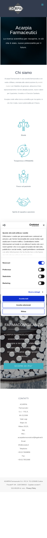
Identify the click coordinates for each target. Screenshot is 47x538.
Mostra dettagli (34, 292)
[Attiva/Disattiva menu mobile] (42, 4)
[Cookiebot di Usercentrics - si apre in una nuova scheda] (29, 225)
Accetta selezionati (23, 305)
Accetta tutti (23, 298)
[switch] (41, 269)
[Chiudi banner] (43, 225)
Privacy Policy (31, 488)
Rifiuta (23, 311)
